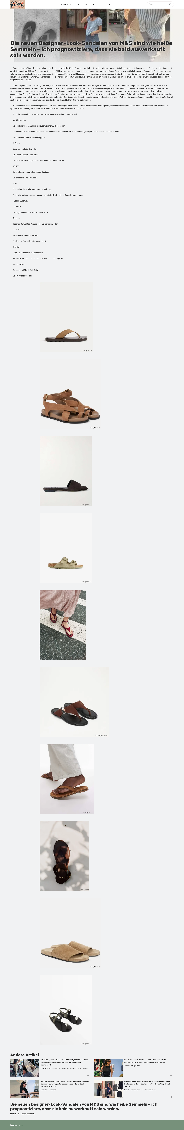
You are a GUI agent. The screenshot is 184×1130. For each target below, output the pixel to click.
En (78, 4)
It (101, 4)
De (109, 4)
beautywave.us (16, 1125)
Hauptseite (66, 4)
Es (86, 4)
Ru (94, 4)
